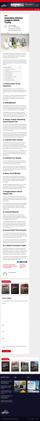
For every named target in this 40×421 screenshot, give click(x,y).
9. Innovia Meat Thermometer (9, 79)
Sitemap (32, 418)
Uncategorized (5, 363)
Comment (4, 303)
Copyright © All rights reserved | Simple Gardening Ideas (9, 418)
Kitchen (6, 15)
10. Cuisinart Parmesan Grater (10, 80)
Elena (5, 292)
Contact (37, 418)
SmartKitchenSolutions (17, 30)
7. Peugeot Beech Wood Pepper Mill (10, 76)
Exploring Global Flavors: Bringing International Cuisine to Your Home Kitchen (10, 266)
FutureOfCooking (11, 28)
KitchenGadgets (11, 30)
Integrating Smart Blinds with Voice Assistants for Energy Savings (6, 392)
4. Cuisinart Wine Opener (8, 72)
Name (3, 325)
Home (23, 363)
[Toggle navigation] (38, 9)
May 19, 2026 (6, 368)
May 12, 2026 (15, 368)
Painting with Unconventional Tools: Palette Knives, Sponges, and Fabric (6, 382)
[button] (35, 9)
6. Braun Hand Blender (8, 75)
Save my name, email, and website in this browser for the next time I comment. (14, 347)
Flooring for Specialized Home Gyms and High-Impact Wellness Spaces (6, 397)
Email (3, 331)
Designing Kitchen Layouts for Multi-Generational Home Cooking (6, 387)
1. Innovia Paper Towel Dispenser (9, 69)
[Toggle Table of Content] (19, 67)
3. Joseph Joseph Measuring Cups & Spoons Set (12, 71)
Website (3, 338)
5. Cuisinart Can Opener (8, 74)
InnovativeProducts (17, 28)
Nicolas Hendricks (13, 25)
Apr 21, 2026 (34, 368)
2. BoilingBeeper (7, 70)
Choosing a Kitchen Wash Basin (23, 266)
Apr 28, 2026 (25, 368)
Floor (33, 363)
